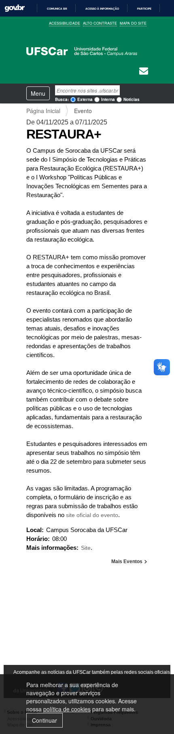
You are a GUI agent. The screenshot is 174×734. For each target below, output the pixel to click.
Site (86, 548)
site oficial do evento (92, 515)
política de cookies (67, 709)
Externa (85, 99)
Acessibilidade (64, 23)
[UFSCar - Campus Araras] (81, 51)
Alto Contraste (100, 23)
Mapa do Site (133, 23)
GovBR (14, 8)
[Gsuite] (144, 72)
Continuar (44, 720)
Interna (108, 99)
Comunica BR (57, 9)
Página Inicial (43, 111)
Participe (144, 9)
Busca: (62, 99)
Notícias (131, 99)
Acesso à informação (102, 9)
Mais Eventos (127, 561)
